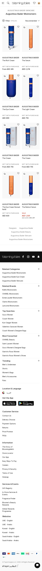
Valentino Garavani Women (12, 327)
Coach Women (8, 319)
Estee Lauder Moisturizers (12, 298)
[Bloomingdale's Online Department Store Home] (21, 3)
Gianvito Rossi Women (10, 352)
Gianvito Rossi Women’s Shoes (14, 356)
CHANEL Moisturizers (10, 294)
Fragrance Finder (8, 499)
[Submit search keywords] (8, 3)
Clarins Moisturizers (9, 302)
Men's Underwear (9, 365)
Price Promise (7, 432)
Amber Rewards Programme (8, 510)
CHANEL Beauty (8, 340)
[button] (29, 146)
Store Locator (7, 453)
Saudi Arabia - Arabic (10, 540)
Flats (4, 380)
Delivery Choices (8, 420)
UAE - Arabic (7, 524)
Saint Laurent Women (10, 344)
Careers (5, 465)
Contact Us (6, 416)
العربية (9, 393)
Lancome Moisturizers (10, 306)
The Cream (6, 158)
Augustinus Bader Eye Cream (13, 277)
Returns (5, 428)
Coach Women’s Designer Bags (14, 331)
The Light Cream (28, 109)
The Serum (26, 60)
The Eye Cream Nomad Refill (11, 208)
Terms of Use (7, 473)
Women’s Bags (8, 372)
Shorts (4, 369)
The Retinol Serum (29, 207)
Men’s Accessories (9, 376)
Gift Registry (7, 488)
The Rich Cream (8, 60)
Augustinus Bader (10, 58)
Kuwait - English (8, 528)
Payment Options (9, 424)
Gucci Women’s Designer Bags (14, 348)
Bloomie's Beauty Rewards (9, 503)
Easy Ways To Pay (9, 461)
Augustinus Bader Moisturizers (14, 273)
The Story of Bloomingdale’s (8, 448)
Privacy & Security (9, 469)
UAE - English (7, 521)
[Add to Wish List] (18, 27)
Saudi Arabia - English (10, 536)
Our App (5, 457)
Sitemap (5, 477)
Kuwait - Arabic (8, 532)
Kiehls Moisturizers (9, 290)
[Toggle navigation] (3, 3)
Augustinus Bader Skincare (21, 10)
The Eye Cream (8, 109)
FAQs (4, 436)
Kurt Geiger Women (9, 323)
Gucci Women (7, 315)
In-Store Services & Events (9, 493)
